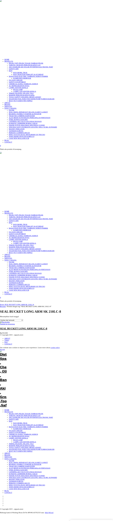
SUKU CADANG (10, 459)
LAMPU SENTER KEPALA (18, 438)
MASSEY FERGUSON (16, 479)
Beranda (3, 306)
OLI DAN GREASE (16, 430)
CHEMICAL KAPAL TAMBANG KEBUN (23, 434)
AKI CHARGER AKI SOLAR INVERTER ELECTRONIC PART (31, 417)
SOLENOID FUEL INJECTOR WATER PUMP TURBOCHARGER (31, 449)
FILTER (11, 461)
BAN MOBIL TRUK (20, 423)
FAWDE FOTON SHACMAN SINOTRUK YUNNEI (27, 476)
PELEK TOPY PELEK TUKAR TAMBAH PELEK (26, 414)
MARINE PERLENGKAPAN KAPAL (22, 446)
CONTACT (8, 344)
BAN (10, 421)
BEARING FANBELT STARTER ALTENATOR (25, 464)
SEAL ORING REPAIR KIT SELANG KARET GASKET (28, 462)
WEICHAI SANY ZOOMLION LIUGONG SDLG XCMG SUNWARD (33, 477)
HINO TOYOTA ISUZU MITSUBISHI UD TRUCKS (27, 485)
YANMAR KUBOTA (16, 481)
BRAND (7, 455)
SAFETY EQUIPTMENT (17, 432)
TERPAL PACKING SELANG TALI (21, 444)
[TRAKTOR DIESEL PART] (3, 207)
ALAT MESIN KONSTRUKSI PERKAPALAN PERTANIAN (29, 468)
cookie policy (55, 347)
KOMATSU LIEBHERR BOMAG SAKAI (23, 474)
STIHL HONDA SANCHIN (18, 470)
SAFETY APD (14, 419)
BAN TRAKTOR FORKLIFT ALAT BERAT (28, 425)
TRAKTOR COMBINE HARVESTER (22, 466)
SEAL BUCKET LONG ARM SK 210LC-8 (19, 304)
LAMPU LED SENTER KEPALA (24, 442)
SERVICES (8, 457)
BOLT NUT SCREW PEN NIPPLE (20, 451)
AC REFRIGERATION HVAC (19, 436)
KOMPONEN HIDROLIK (22, 429)
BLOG (6, 491)
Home (2, 304)
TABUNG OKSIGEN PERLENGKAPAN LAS (24, 415)
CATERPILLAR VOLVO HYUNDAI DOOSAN (25, 472)
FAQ (6, 342)
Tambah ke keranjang (7, 324)
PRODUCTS (8, 412)
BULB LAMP (18, 440)
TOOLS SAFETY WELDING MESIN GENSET (25, 447)
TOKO (6, 340)
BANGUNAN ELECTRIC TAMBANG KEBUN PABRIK (28, 427)
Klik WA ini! (49, 512)
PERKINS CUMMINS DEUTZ (19, 483)
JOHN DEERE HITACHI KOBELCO (21, 487)
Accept (2, 349)
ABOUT (7, 338)
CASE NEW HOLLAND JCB (19, 489)
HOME (6, 410)
